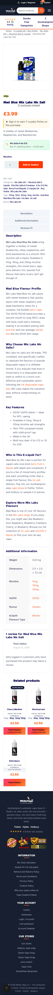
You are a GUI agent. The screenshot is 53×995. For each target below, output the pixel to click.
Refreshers (14, 761)
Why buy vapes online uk (26, 890)
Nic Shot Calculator (26, 862)
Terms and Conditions (26, 876)
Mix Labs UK (15, 202)
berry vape (36, 309)
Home (9, 31)
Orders (26, 910)
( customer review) (29, 105)
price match (26, 962)
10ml (17, 195)
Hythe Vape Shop (26, 952)
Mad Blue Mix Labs (11, 198)
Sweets (36, 606)
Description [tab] (26, 213)
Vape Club (26, 966)
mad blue (44, 195)
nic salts (25, 530)
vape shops (17, 487)
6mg (12, 718)
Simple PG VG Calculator (26, 867)
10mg (11, 195)
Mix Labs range (21, 514)
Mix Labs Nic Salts (18, 191)
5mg (29, 195)
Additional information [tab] (26, 220)
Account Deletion (26, 928)
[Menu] (49, 10)
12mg (17, 718)
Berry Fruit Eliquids (17, 188)
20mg (23, 195)
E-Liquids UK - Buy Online (26, 31)
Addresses (26, 914)
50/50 (35, 597)
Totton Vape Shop (26, 957)
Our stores (26, 943)
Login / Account (26, 919)
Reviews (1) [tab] (27, 228)
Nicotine (7, 156)
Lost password (26, 923)
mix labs (25, 198)
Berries (36, 615)
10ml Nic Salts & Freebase (23, 185)
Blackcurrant (38, 709)
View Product (14, 730)
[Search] (41, 10)
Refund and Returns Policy (26, 871)
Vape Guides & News (26, 895)
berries (36, 195)
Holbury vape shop (26, 948)
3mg (6, 718)
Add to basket (31, 164)
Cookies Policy (27, 885)
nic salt (33, 198)
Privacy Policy (26, 881)
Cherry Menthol (14, 709)
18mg (23, 718)
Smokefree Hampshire (26, 971)
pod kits (10, 329)
